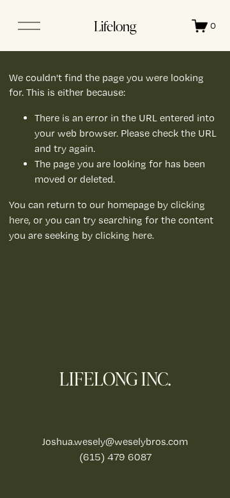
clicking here (123, 235)
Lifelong (115, 25)
